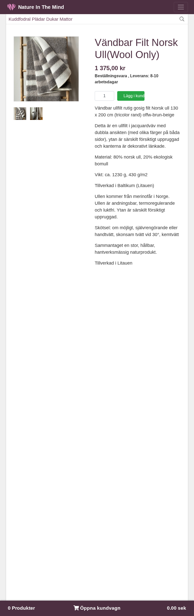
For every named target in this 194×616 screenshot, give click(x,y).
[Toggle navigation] (181, 7)
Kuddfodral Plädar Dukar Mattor (40, 19)
